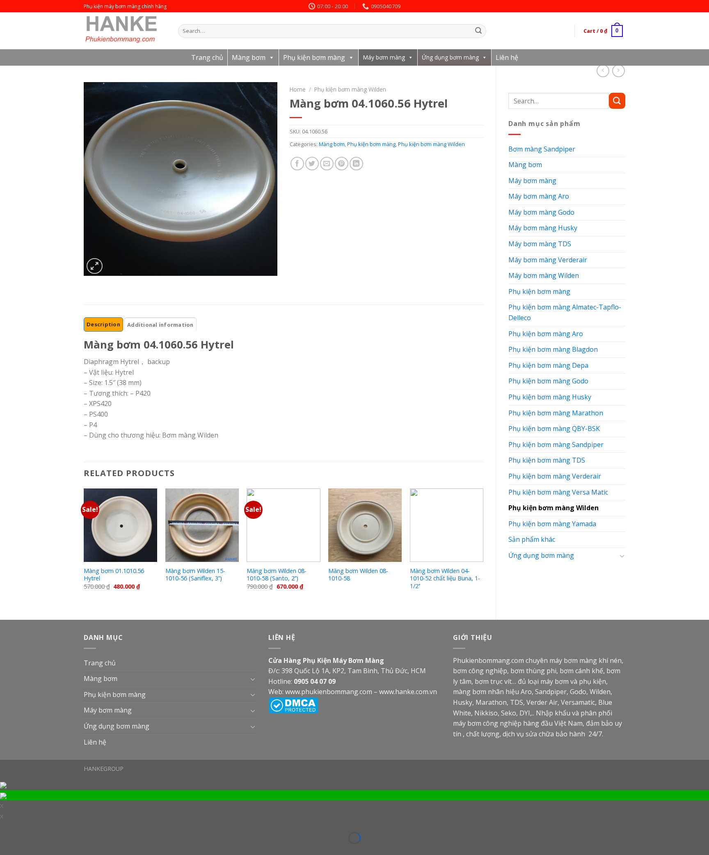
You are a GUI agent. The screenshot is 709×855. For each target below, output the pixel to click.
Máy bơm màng (384, 57)
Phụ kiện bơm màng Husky (549, 396)
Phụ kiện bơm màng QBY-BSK (554, 428)
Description (103, 324)
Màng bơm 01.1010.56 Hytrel (114, 574)
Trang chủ (207, 57)
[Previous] (84, 547)
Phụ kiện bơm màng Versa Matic (558, 492)
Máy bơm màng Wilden (543, 275)
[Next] (483, 547)
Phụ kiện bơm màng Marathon (555, 412)
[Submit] (479, 31)
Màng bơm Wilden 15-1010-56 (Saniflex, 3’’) (195, 574)
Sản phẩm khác (531, 539)
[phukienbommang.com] (125, 30)
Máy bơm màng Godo (541, 212)
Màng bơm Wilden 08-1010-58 (358, 574)
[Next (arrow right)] (18, 850)
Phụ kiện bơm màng (314, 57)
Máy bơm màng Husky (542, 227)
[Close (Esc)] (5, 827)
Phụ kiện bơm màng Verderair (554, 476)
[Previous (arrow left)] (5, 850)
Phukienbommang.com (488, 660)
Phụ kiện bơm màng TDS (546, 460)
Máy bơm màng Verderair (547, 259)
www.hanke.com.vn (408, 691)
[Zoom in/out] (18, 827)
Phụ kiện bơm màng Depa (548, 365)
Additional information (160, 324)
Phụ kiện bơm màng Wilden (553, 507)
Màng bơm (248, 57)
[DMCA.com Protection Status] (293, 704)
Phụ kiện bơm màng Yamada (552, 523)
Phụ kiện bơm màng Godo (548, 380)
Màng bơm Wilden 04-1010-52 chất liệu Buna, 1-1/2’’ (445, 578)
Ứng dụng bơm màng (450, 57)
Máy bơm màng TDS (539, 243)
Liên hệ (507, 57)
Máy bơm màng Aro (538, 196)
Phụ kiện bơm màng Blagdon (553, 349)
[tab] (103, 324)
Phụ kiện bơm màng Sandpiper (556, 444)
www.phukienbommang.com (328, 691)
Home (298, 89)
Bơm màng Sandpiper (541, 149)
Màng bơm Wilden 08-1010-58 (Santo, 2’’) (276, 574)
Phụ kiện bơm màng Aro (545, 333)
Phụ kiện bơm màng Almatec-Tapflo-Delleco (564, 312)
